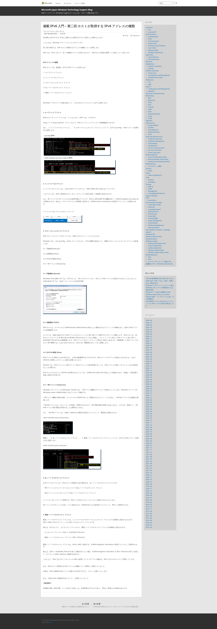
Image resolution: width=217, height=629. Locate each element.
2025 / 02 (149, 361)
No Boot (151, 128)
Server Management (155, 221)
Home (58, 3)
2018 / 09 (149, 493)
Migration (151, 91)
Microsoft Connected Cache (155, 93)
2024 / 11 (149, 368)
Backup (150, 187)
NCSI (149, 112)
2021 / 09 (149, 455)
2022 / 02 (149, 443)
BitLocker (149, 62)
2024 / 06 (149, 380)
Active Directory (151, 34)
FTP (149, 82)
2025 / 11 (149, 341)
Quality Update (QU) (155, 248)
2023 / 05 (149, 409)
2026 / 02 (149, 334)
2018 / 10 (149, 491)
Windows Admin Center (154, 237)
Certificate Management (156, 141)
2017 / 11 (149, 509)
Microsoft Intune (153, 59)
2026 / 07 (149, 323)
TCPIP (63, 34)
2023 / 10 (149, 398)
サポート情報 (80, 3)
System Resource (154, 132)
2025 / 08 (149, 348)
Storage (148, 184)
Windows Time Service (155, 53)
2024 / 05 (149, 382)
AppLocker (149, 55)
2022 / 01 (149, 445)
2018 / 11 (149, 489)
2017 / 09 (149, 511)
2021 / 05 (149, 464)
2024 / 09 (149, 373)
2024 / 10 (149, 370)
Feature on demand (155, 66)
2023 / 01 (149, 418)
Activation (149, 28)
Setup (148, 173)
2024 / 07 (149, 377)
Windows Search (151, 239)
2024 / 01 (149, 391)
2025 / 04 (149, 357)
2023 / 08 (149, 402)
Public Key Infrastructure (154, 137)
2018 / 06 (149, 500)
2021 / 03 (149, 468)
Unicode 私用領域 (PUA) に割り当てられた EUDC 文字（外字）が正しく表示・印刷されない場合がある (160, 281)
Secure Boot (152, 200)
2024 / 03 (149, 386)
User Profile (152, 48)
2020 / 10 (149, 479)
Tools (150, 134)
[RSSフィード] (176, 3)
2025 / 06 (149, 352)
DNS (149, 105)
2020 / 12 (149, 475)
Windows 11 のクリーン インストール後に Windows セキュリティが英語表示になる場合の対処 (160, 287)
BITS (149, 98)
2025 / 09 (149, 345)
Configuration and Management (159, 75)
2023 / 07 (149, 404)
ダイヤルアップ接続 (154, 166)
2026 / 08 (149, 320)
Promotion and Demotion (157, 46)
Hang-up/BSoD (153, 125)
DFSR (150, 39)
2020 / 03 (149, 484)
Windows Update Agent (156, 250)
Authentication (153, 37)
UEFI (147, 198)
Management (152, 191)
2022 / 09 (149, 427)
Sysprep (150, 68)
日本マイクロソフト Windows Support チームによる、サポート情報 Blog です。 (70, 13)
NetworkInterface (154, 114)
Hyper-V (148, 87)
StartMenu (151, 182)
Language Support (154, 209)
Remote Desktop (151, 155)
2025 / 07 (149, 350)
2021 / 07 (149, 459)
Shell (147, 177)
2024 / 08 (149, 375)
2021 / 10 (149, 452)
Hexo (51, 622)
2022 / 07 (149, 432)
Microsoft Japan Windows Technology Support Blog (66, 9)
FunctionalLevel (153, 41)
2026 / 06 (149, 325)
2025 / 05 (149, 355)
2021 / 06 (149, 461)
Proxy (150, 116)
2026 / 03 (149, 332)
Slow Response (153, 130)
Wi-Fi (149, 259)
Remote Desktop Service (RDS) (158, 159)
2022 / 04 (149, 439)
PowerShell (152, 216)
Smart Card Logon (154, 153)
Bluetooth (151, 100)
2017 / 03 (149, 516)
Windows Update (151, 241)
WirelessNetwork (151, 255)
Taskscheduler (153, 223)
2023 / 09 (149, 400)
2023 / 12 (149, 393)
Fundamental (152, 146)
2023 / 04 (149, 411)
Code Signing (152, 143)
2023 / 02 (149, 416)
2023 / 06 (149, 407)
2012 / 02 (149, 527)
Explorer (151, 180)
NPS (149, 257)
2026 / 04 (149, 330)
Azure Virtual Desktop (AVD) (157, 157)
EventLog (151, 207)
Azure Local (152, 73)
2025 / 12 (149, 339)
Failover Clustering (152, 71)
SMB (149, 84)
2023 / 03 (149, 414)
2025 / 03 (149, 359)
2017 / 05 (149, 514)
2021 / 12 (149, 448)
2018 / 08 (149, 495)
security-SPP (152, 32)
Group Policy (152, 43)
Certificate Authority (155, 139)
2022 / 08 (149, 429)
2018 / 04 (149, 502)
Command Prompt (154, 205)
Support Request (151, 196)
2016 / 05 (149, 523)
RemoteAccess (151, 164)
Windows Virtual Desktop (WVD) (159, 162)
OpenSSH (149, 121)
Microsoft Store (153, 212)
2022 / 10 (149, 425)
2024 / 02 (149, 389)
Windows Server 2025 (155, 77)
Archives (67, 3)
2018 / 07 (149, 498)
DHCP (150, 102)
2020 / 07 (149, 482)
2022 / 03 (149, 441)
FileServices (149, 80)
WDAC (150, 171)
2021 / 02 (149, 470)
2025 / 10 (149, 343)
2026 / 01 (149, 336)
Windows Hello (153, 50)
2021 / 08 (149, 457)
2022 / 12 (149, 420)
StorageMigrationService (156, 193)
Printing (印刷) (153, 218)
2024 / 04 (149, 384)
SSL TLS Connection (154, 150)
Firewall (150, 107)
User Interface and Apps (154, 202)
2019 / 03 (149, 486)
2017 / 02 (149, 518)
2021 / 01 (149, 473)
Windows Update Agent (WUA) (158, 252)
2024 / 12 (149, 366)
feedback (136, 35)
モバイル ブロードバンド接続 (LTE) (159, 262)
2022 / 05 (149, 436)
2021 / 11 (149, 450)
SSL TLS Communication (156, 148)
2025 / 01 (149, 364)
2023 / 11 (149, 395)
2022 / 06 (149, 434)
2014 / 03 (149, 525)
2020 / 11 (149, 477)
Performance (150, 123)
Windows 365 (150, 234)
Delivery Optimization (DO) (157, 243)
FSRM (150, 189)
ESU (149, 30)
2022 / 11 (149, 423)
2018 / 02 (149, 504)
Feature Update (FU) (155, 175)
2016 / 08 (149, 520)
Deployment (150, 64)
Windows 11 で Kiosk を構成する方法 (158, 292)
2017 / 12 (149, 507)
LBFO (150, 109)
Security (148, 168)
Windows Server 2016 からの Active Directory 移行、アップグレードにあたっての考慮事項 (160, 297)
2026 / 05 (149, 327)
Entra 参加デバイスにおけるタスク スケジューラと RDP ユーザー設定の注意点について (160, 303)
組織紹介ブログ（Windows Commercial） (160, 264)
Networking (50, 34)
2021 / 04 (149, 466)
